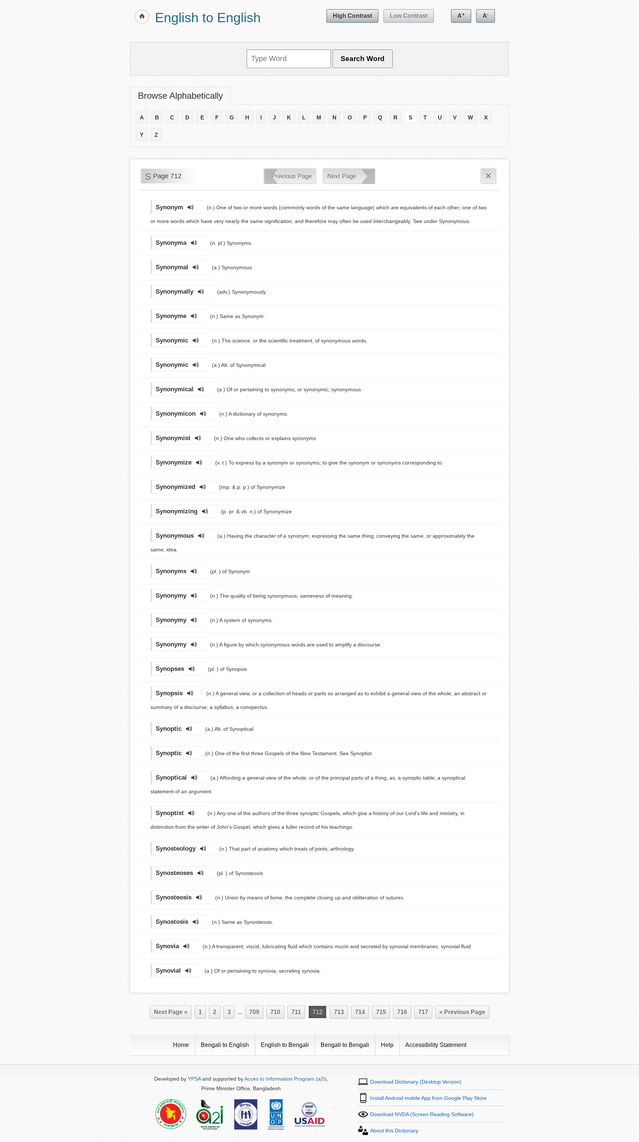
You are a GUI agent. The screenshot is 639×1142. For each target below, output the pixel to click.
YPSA (194, 1079)
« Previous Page (462, 1012)
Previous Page (291, 176)
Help (387, 1045)
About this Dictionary (394, 1130)
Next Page (341, 176)
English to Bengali (285, 1045)
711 (296, 1012)
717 (423, 1012)
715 (381, 1012)
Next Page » (170, 1012)
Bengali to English (225, 1045)
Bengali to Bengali (345, 1045)
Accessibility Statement (435, 1045)
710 (275, 1012)
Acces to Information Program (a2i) (285, 1079)
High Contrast (352, 16)
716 (402, 1012)
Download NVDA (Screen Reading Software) (422, 1114)
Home (181, 1045)
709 (254, 1012)
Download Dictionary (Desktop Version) (416, 1082)
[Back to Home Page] (142, 16)
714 (360, 1012)
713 (339, 1012)
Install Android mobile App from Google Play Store (428, 1098)
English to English (208, 17)
